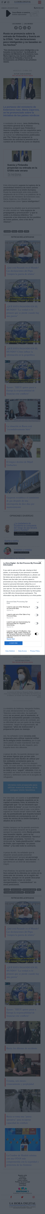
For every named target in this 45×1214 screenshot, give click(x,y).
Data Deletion (10, 651)
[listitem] (22, 602)
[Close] (41, 563)
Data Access (22, 651)
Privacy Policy (35, 651)
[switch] (36, 607)
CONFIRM (14, 643)
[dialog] (22, 607)
